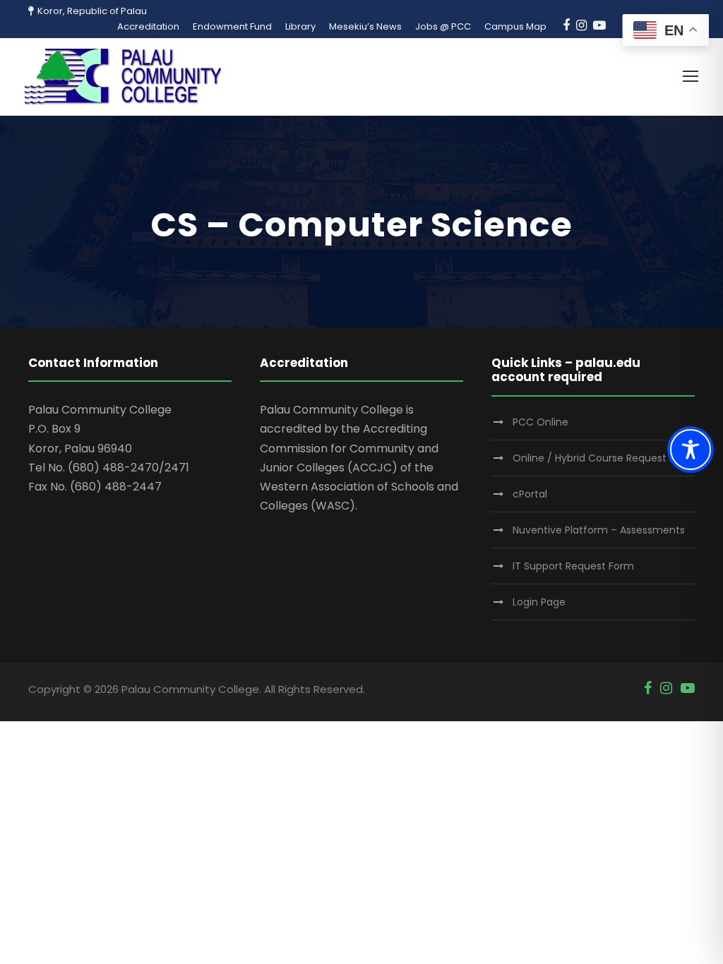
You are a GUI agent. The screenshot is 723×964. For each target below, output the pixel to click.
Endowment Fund (232, 26)
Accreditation (148, 26)
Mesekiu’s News (365, 26)
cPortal (530, 494)
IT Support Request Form (573, 566)
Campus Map (515, 26)
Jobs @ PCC (443, 26)
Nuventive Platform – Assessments (599, 530)
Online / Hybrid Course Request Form (604, 458)
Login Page (539, 602)
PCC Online (540, 422)
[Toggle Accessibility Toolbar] (690, 449)
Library (300, 26)
